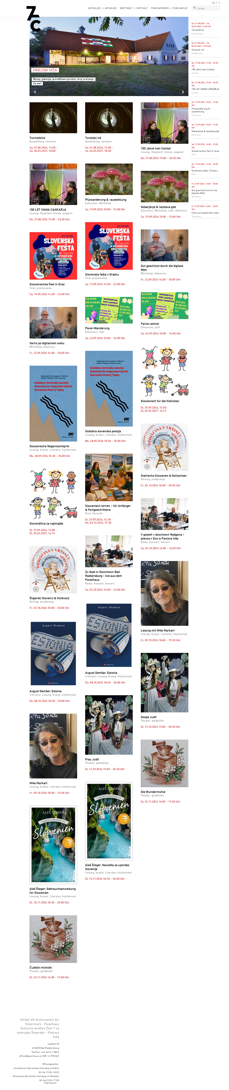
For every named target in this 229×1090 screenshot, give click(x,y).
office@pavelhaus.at (30, 1056)
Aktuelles (94, 8)
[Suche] (194, 8)
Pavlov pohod (150, 323)
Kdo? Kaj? (142, 8)
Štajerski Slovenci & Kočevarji (49, 598)
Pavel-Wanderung (97, 328)
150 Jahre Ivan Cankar (203, 70)
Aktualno (110, 8)
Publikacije (180, 8)
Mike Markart (38, 783)
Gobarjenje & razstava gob (205, 131)
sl (219, 3)
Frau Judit (92, 759)
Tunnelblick (198, 30)
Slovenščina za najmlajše (46, 523)
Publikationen (160, 8)
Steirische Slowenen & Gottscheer (164, 475)
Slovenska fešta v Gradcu (205, 171)
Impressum (50, 1083)
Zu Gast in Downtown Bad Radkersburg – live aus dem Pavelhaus (103, 576)
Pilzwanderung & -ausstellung (105, 199)
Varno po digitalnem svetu (205, 213)
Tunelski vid (198, 50)
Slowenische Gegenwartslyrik (49, 446)
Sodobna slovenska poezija (103, 431)
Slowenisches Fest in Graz (205, 151)
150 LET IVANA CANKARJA (205, 89)
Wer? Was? (126, 8)
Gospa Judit (149, 717)
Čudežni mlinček (41, 967)
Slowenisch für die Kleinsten (160, 401)
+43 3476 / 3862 (50, 1052)
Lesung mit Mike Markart (158, 630)
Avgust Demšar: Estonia (46, 691)
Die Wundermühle (153, 792)
